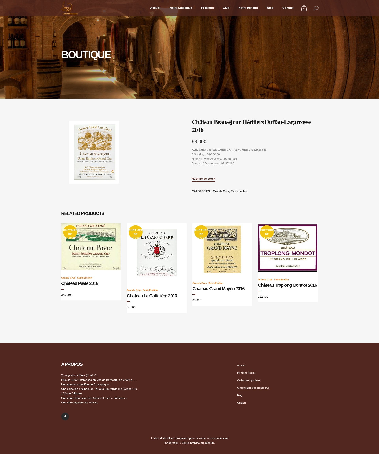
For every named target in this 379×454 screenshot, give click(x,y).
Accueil (241, 365)
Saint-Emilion (239, 191)
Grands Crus (221, 191)
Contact (241, 403)
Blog (239, 395)
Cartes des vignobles (248, 380)
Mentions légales (246, 373)
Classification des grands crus (253, 388)
